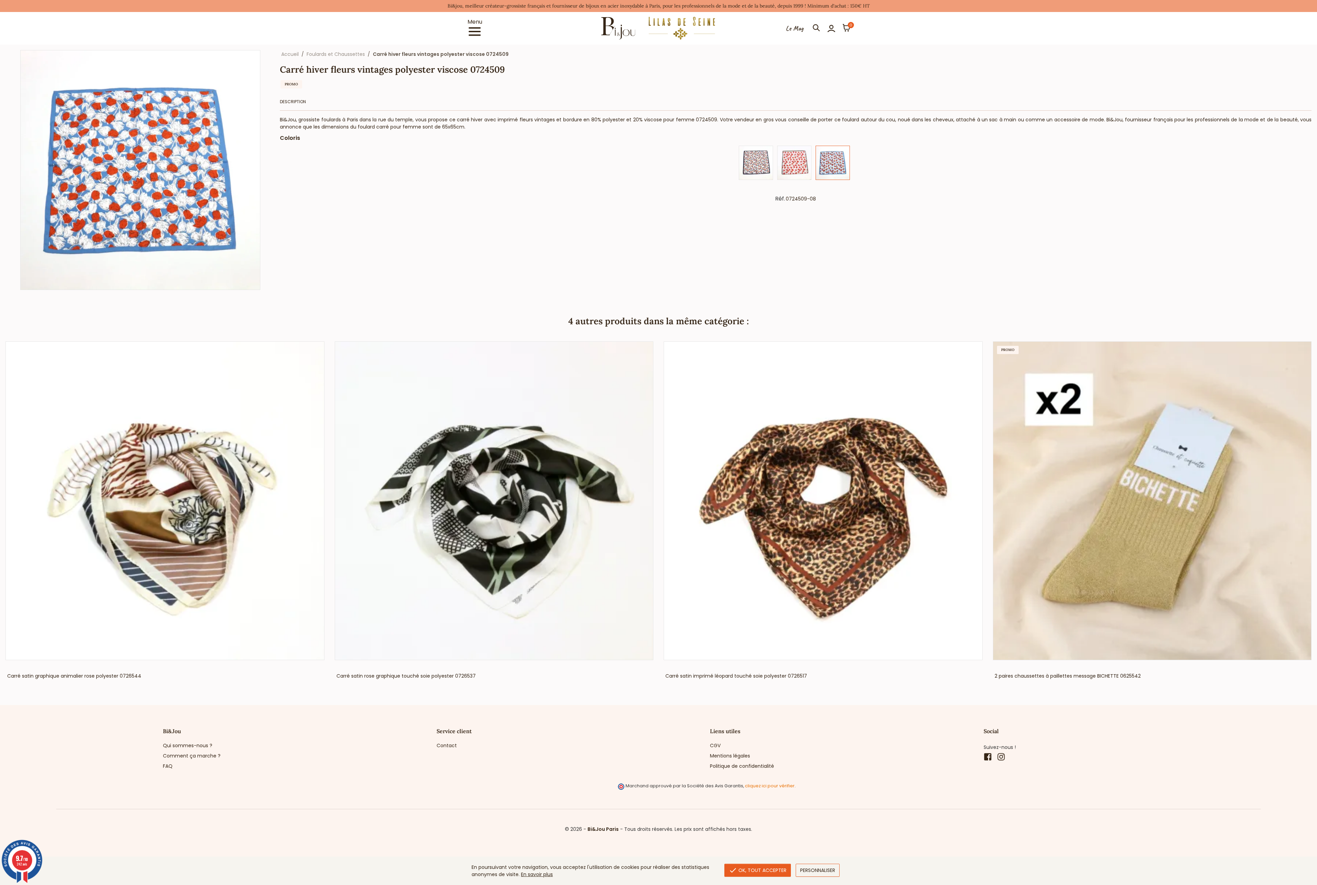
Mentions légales (730, 755)
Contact (447, 745)
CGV (715, 745)
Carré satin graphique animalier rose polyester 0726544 (74, 675)
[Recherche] (816, 28)
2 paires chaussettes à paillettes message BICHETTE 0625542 (1068, 675)
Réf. (780, 199)
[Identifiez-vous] (831, 28)
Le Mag (794, 28)
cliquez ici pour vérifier (770, 786)
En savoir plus (537, 874)
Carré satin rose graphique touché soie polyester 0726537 (406, 675)
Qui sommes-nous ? (187, 745)
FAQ (168, 766)
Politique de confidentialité (742, 766)
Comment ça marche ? (192, 755)
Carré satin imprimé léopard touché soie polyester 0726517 (736, 675)
